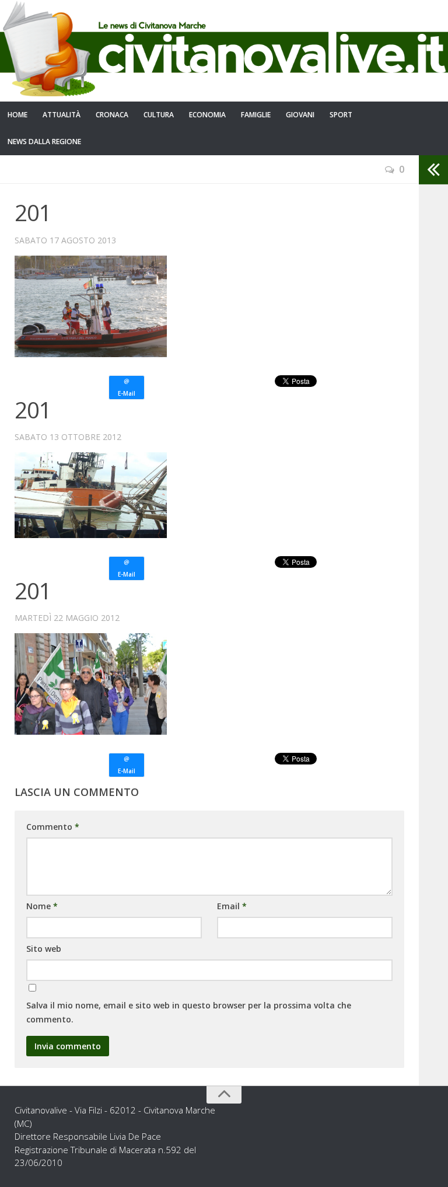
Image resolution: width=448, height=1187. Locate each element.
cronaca (112, 115)
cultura (159, 115)
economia (207, 115)
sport (341, 115)
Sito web (43, 948)
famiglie (256, 115)
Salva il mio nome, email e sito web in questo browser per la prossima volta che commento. (188, 1012)
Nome (42, 906)
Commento (52, 826)
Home (17, 115)
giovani (300, 115)
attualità (61, 115)
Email (232, 906)
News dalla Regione (44, 141)
